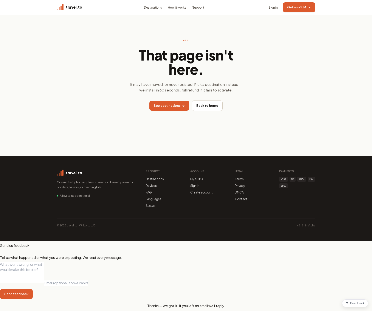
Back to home (207, 105)
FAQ (149, 192)
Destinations (153, 7)
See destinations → (169, 105)
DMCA (239, 192)
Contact (241, 199)
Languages (153, 199)
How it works (177, 7)
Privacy (240, 185)
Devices (151, 185)
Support (198, 7)
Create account (201, 192)
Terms (239, 179)
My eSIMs (196, 179)
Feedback (357, 303)
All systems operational (75, 195)
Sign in (273, 7)
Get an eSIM (296, 7)
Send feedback (16, 294)
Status (150, 205)
